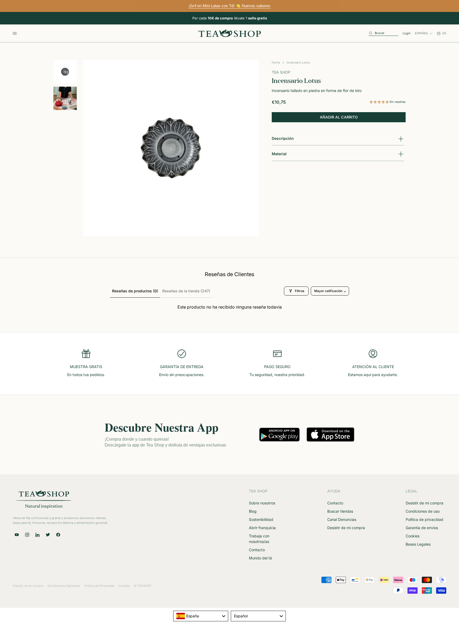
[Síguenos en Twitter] (48, 535)
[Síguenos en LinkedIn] (37, 535)
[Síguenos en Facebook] (58, 535)
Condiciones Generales (64, 586)
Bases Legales (418, 544)
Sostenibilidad (261, 519)
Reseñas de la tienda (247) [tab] (186, 291)
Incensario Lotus (298, 62)
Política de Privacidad (99, 586)
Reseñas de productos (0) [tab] (135, 291)
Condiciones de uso (423, 511)
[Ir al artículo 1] (65, 71)
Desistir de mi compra (346, 527)
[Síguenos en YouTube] (17, 535)
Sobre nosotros (262, 503)
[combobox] (200, 616)
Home (276, 62)
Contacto (257, 549)
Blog (253, 511)
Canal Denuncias (341, 519)
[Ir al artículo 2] (65, 98)
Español (421, 33)
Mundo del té (260, 558)
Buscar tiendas (340, 511)
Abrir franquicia (262, 527)
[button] (379, 102)
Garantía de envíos (422, 527)
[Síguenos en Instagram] (27, 535)
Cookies (412, 536)
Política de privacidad (424, 519)
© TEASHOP (142, 586)
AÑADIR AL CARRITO (339, 117)
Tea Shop (281, 72)
